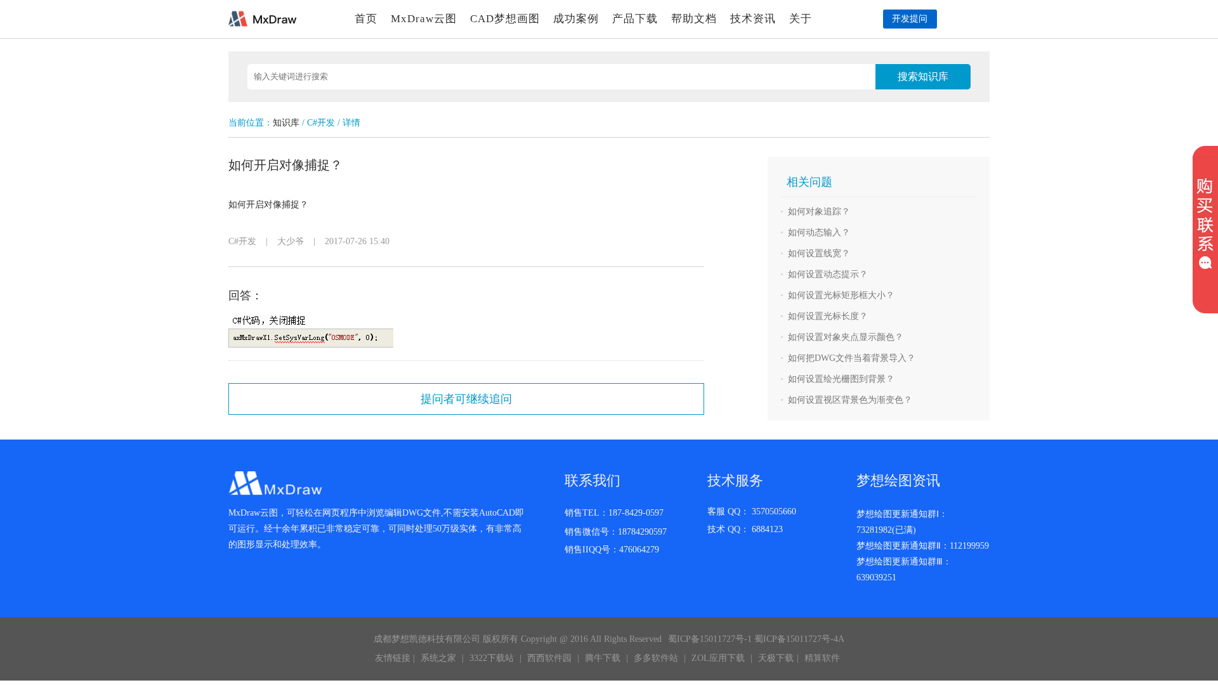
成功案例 (576, 19)
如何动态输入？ (819, 232)
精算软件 (822, 658)
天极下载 (776, 658)
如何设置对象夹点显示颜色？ (845, 337)
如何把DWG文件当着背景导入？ (851, 358)
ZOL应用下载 (718, 658)
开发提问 (909, 18)
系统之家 (438, 658)
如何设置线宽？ (819, 253)
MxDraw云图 (424, 19)
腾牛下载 (602, 658)
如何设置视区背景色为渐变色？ (850, 400)
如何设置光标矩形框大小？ (841, 295)
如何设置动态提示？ (828, 274)
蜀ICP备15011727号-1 (710, 639)
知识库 (286, 122)
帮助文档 (694, 19)
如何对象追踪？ (819, 211)
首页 (366, 19)
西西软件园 (549, 658)
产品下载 (635, 19)
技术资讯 (753, 19)
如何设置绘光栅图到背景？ (841, 379)
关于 (800, 19)
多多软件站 (656, 658)
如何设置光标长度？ (828, 316)
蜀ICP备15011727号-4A (799, 639)
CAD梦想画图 (505, 19)
